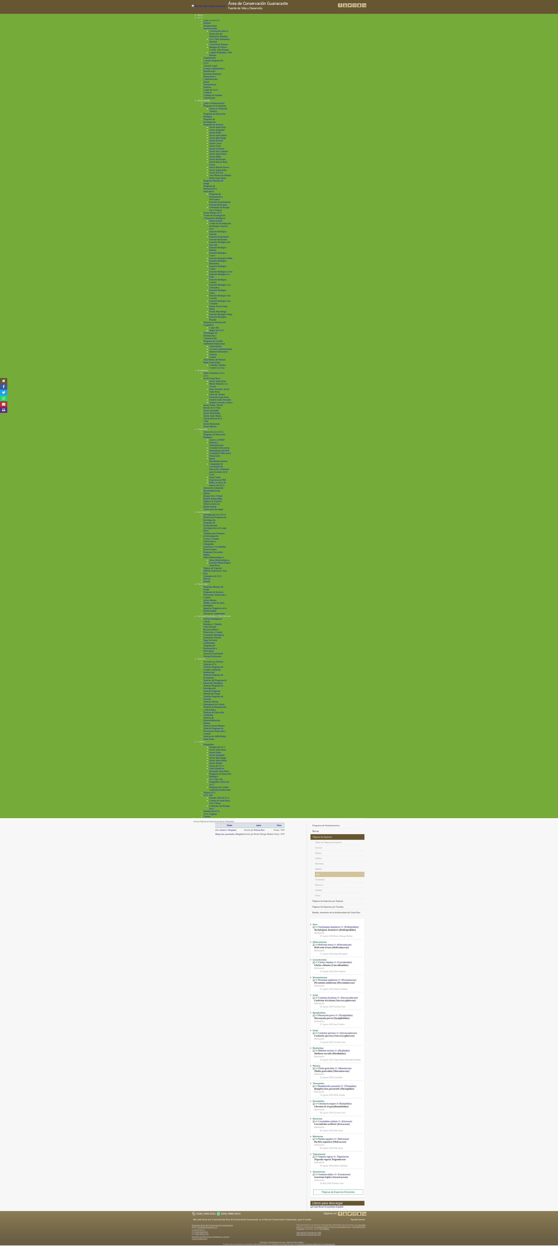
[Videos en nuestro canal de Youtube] (350, 5)
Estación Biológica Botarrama (218, 262)
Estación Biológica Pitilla (220, 258)
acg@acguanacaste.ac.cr (207, 1227)
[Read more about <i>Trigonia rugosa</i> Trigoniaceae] (331, 1156)
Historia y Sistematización (216, 443)
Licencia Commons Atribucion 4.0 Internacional (316, 1244)
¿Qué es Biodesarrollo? (214, 103)
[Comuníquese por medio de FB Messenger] (364, 5)
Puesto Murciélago (217, 311)
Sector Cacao (215, 143)
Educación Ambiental (213, 488)
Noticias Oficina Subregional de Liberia (213, 702)
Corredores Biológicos (213, 635)
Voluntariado (209, 98)
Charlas (206, 816)
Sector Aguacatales (218, 170)
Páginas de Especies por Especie (327, 901)
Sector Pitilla (215, 156)
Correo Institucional (199, 1239)
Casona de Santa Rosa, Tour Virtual (219, 801)
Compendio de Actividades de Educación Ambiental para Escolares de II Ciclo (219, 469)
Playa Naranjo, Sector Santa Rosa (219, 390)
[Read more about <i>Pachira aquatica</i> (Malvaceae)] (331, 1139)
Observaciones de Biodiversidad (211, 505)
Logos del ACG (210, 90)
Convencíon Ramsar (218, 44)
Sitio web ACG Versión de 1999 (308, 1233)
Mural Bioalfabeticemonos (218, 459)
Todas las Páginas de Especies (328, 842)
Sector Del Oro (216, 172)
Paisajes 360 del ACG (219, 798)
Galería (212, 357)
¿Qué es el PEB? (217, 440)
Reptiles (318, 869)
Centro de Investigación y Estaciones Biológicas (214, 216)
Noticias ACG (210, 664)
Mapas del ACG (216, 330)
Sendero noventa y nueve (221, 402)
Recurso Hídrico (211, 629)
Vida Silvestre (209, 627)
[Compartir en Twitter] (3, 392)
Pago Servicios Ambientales (210, 641)
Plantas (318, 853)
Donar (206, 82)
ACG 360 (208, 795)
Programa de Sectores (213, 124)
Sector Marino (210, 426)
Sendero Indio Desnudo (220, 399)
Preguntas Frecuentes (213, 552)
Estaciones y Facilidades (214, 547)
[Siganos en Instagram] (354, 5)
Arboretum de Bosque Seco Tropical (219, 208)
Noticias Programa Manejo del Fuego (211, 692)
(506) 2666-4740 (202, 1234)
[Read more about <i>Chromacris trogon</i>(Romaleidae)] (332, 1103)
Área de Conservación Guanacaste (258, 3)
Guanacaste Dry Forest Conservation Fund (333, 1227)
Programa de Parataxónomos (210, 523)
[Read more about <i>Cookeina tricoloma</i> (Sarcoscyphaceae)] (335, 997)
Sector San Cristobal (218, 151)
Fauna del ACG (216, 766)
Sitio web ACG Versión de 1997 (308, 1235)
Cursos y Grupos (211, 539)
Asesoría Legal (210, 66)
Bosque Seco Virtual (212, 496)
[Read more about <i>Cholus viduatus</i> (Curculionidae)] (332, 962)
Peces (317, 895)
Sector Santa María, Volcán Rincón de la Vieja (212, 418)
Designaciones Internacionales (210, 27)
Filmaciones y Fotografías (209, 542)
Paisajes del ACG (217, 747)
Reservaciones (215, 221)
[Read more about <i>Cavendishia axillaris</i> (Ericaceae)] (332, 1121)
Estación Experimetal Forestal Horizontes (219, 238)
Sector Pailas (215, 132)
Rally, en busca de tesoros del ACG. (217, 483)
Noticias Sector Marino (214, 726)
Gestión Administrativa (214, 68)
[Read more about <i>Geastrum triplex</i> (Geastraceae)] (331, 1174)
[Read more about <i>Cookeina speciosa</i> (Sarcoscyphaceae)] (335, 1033)
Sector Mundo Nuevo (219, 167)
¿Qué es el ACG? (211, 20)
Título (229, 825)
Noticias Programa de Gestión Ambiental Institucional (213, 670)
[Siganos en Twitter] (345, 5)
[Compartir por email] (3, 404)
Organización (209, 58)
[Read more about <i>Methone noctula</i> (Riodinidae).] (331, 1050)
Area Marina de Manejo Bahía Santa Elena (220, 176)
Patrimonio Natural (212, 637)
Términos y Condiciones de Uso (272, 1242)
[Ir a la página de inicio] (3, 381)
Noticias (207, 87)
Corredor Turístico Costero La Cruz (217, 366)
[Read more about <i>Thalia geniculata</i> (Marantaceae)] (332, 1068)
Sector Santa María (218, 135)
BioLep (206, 578)
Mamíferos (319, 864)
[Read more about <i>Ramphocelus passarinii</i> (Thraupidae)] (334, 1086)
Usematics (361, 1225)
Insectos (318, 848)
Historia (207, 23)
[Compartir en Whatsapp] (3, 398)
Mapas (206, 555)
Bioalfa (206, 581)
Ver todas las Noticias (213, 661)
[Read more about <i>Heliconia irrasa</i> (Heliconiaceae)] (332, 944)
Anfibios (318, 858)
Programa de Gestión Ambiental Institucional (214, 342)
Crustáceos (320, 879)
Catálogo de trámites (212, 95)
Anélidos (318, 890)
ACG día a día (216, 779)
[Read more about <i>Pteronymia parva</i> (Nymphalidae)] (333, 1015)
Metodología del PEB (219, 450)
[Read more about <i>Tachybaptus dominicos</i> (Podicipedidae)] (336, 927)
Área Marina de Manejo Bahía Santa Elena (214, 360)
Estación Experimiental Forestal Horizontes (219, 203)
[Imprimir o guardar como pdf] (3, 410)
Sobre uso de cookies (294, 1242)
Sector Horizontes (217, 159)
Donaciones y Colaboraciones (210, 77)
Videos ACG (209, 792)
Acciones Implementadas (220, 349)
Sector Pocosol (216, 140)
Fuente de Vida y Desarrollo (245, 8)
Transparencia (209, 84)
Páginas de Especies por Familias (328, 907)
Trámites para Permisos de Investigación (214, 534)
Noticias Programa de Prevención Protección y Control (214, 731)
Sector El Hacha (216, 148)
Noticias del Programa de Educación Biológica (215, 681)
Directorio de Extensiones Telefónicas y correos (210, 1237)
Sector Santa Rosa (217, 127)
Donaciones (214, 456)
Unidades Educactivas (219, 448)
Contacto (207, 92)
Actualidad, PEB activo (220, 453)
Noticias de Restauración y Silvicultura (214, 708)
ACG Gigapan (210, 814)
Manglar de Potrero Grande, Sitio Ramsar (219, 48)
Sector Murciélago (217, 138)
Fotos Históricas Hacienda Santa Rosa (219, 769)
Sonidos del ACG (211, 811)
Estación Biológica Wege (220, 314)
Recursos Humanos (212, 74)
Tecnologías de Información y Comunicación (210, 336)
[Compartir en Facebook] (4, 387)
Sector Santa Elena (218, 154)
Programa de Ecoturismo (214, 106)
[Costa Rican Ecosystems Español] (326, 1207)
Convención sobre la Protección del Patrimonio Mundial (218, 34)
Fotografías (208, 744)
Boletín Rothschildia (212, 498)
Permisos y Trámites (212, 624)
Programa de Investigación (209, 120)
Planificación (209, 71)
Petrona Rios (259, 830)
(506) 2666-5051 (201, 1232)
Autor (258, 825)
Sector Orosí (215, 146)
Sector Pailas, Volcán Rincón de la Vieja (213, 406)
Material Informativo (218, 351)
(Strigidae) (225, 830)
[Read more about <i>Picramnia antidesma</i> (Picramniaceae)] (334, 980)
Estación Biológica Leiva (220, 271)
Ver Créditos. (324, 1229)
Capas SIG (214, 327)
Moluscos (319, 885)
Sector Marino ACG (212, 213)
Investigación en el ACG (214, 514)
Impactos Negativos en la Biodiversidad (215, 609)
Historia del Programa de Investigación (214, 518)
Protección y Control (212, 632)
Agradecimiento (358, 1219)
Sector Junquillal (217, 130)
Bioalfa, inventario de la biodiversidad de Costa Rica (336, 912)
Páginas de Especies (212, 501)
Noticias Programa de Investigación (213, 686)
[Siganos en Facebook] (340, 5)
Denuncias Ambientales (214, 613)
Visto (279, 825)
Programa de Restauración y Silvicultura (210, 189)
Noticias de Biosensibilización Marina (211, 720)
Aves (317, 874)
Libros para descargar (213, 509)
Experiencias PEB (217, 480)
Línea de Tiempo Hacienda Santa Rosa (219, 395)
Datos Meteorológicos (213, 557)
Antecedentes (215, 346)
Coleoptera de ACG (212, 576)
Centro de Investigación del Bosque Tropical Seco (220, 226)
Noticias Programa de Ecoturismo (213, 676)
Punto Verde (215, 477)
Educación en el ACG (213, 432)
